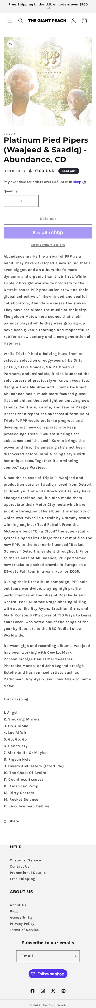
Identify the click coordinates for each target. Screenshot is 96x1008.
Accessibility (21, 917)
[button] (9, 20)
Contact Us (20, 866)
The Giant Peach (54, 1005)
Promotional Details (28, 873)
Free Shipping (22, 879)
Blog (13, 911)
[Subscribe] (74, 956)
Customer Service (25, 860)
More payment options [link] (48, 244)
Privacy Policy (22, 924)
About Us (18, 905)
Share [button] (14, 821)
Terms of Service (24, 930)
